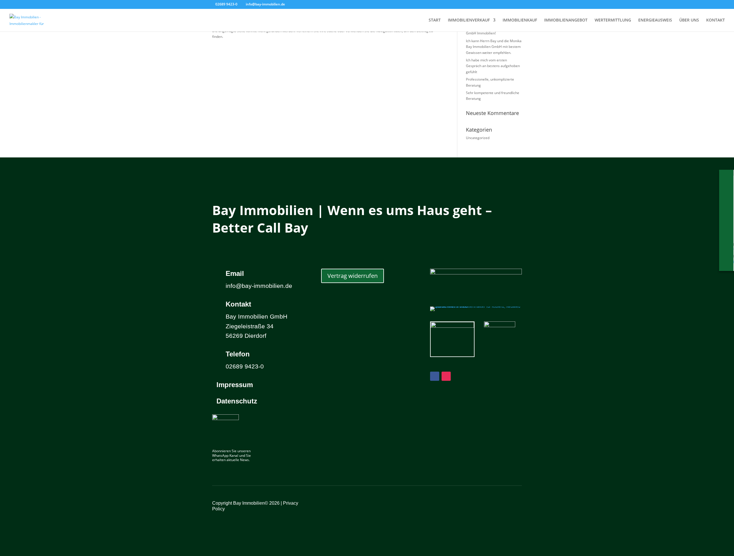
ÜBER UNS (689, 20)
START (435, 20)
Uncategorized (477, 137)
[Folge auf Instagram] (446, 376)
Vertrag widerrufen (352, 276)
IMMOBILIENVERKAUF (469, 20)
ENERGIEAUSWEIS (655, 20)
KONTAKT (715, 20)
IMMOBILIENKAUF (520, 20)
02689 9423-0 (226, 4)
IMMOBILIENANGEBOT (565, 20)
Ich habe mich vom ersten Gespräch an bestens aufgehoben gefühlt (493, 66)
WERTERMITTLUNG (613, 20)
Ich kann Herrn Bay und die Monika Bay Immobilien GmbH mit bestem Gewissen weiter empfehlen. (494, 46)
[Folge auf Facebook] (434, 376)
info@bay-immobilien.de (259, 285)
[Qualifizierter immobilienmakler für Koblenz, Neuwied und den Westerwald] (476, 306)
